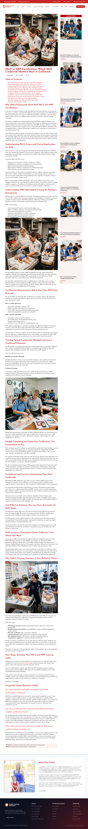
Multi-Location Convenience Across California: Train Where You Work (26, 96)
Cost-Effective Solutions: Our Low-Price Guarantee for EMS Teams (25, 94)
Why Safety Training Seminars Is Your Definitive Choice (22, 98)
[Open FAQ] (63, 6)
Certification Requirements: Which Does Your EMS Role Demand (25, 88)
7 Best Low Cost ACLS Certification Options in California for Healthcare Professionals (69, 188)
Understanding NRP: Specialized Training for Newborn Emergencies (26, 86)
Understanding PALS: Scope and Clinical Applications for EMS (24, 84)
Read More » (63, 59)
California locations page (25, 663)
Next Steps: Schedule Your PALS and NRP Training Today (23, 100)
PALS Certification (10, 150)
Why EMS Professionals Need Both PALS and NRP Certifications (25, 82)
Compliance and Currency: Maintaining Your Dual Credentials (24, 93)
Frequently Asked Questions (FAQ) (17, 101)
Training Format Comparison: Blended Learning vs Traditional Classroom (27, 89)
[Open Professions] (50, 6)
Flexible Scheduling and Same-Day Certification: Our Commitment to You (27, 91)
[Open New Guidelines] (59, 6)
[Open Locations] (31, 6)
